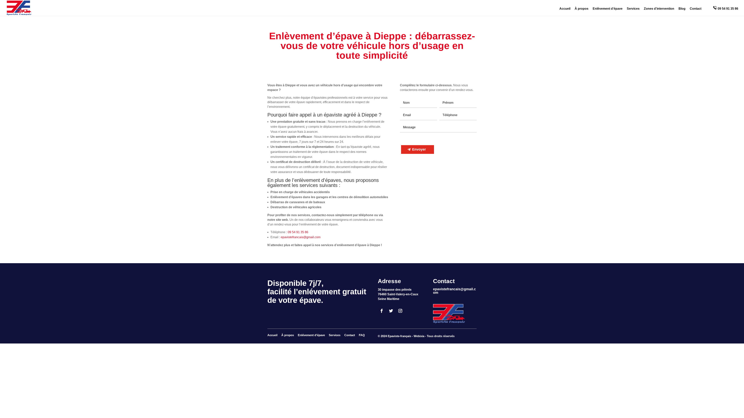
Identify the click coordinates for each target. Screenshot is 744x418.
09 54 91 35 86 (727, 8)
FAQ (362, 335)
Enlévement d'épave (311, 335)
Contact (695, 8)
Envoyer (419, 149)
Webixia (419, 336)
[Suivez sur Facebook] (382, 311)
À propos (581, 8)
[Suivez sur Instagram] (400, 311)
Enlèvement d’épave (608, 8)
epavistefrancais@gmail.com (300, 237)
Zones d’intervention (659, 8)
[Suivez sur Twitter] (391, 311)
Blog (682, 8)
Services (633, 8)
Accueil (564, 8)
